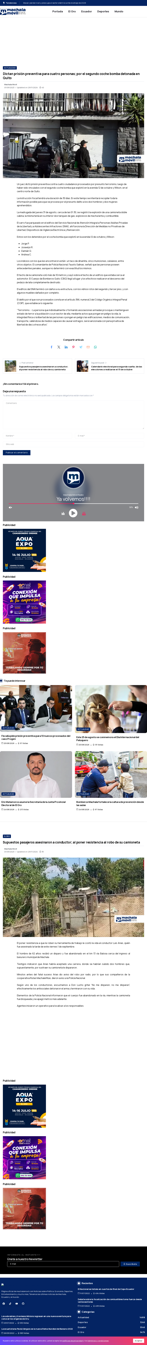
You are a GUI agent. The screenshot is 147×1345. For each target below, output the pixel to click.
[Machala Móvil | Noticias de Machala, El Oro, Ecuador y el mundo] (13, 11)
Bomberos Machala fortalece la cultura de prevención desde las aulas (110, 803)
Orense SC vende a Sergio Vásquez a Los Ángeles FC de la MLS (50, 3)
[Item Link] (36, 708)
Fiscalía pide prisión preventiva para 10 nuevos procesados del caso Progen (35, 737)
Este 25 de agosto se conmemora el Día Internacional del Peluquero (107, 738)
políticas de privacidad (73, 1340)
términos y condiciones (98, 1340)
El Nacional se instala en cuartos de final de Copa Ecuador (106, 1289)
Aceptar (139, 1340)
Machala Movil (10, 84)
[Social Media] (3, 1303)
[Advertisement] (73, 39)
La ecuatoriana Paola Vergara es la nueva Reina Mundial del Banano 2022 (37, 1328)
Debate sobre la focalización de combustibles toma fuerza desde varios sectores (110, 1300)
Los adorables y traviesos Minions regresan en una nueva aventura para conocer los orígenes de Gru (36, 1317)
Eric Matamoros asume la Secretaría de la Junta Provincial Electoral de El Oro (33, 803)
